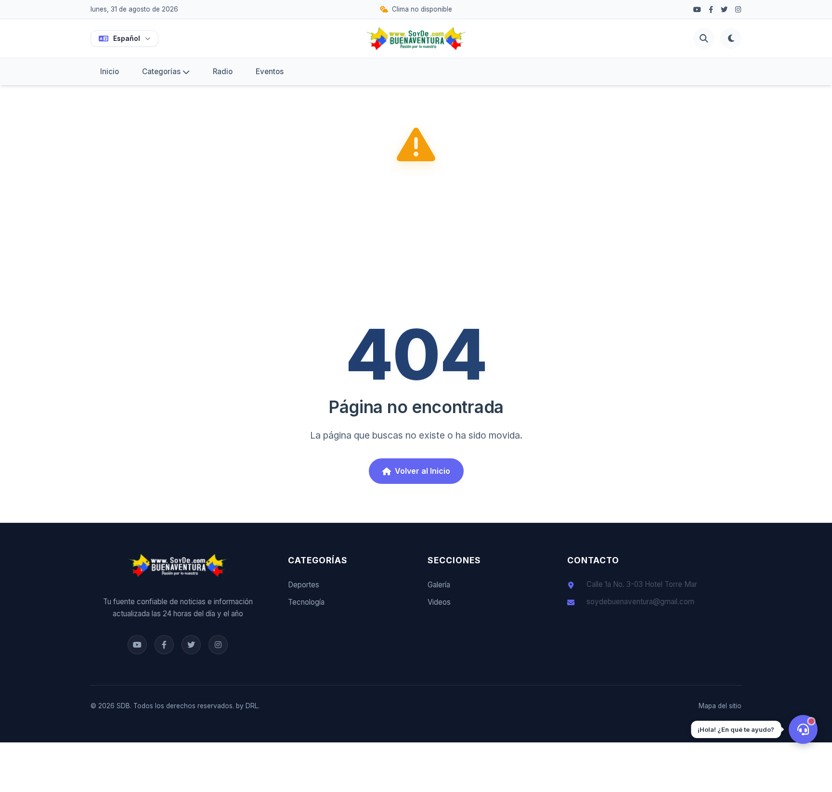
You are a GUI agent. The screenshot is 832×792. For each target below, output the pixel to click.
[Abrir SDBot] (803, 729)
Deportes (303, 584)
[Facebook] (697, 9)
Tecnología (306, 602)
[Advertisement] (416, 245)
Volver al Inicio (422, 471)
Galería (439, 584)
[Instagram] (738, 9)
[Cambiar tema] (730, 38)
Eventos (270, 71)
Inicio (109, 71)
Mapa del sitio (720, 706)
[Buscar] (704, 38)
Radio (223, 71)
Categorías (161, 71)
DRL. (253, 706)
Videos (439, 602)
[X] (724, 9)
